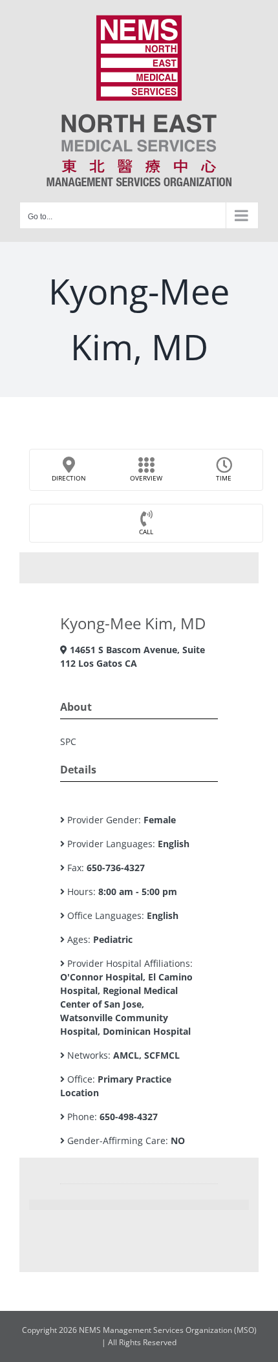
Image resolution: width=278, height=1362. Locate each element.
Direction (69, 477)
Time (223, 477)
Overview (146, 477)
